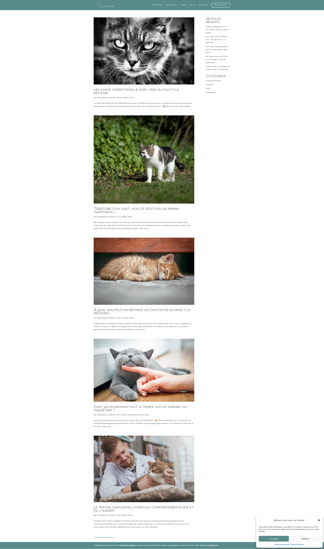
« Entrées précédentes (104, 537)
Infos (131, 97)
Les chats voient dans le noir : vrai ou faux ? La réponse (136, 91)
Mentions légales (297, 544)
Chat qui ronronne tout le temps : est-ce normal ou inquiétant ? (140, 408)
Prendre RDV (221, 5)
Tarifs (183, 5)
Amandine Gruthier (106, 97)
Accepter (273, 538)
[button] (319, 520)
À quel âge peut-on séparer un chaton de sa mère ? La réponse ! (142, 312)
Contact (203, 5)
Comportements (135, 415)
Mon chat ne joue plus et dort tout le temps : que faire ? (217, 49)
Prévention (211, 92)
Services (170, 5)
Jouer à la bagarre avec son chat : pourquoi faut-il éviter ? (217, 29)
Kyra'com (214, 545)
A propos (157, 5)
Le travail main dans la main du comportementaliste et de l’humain (144, 509)
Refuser (305, 538)
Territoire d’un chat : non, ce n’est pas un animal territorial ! (137, 210)
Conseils (209, 84)
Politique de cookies (282, 544)
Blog (193, 5)
